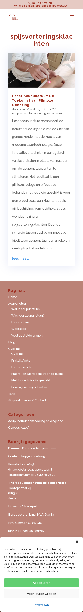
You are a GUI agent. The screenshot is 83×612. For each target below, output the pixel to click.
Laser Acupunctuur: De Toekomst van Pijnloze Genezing (33, 100)
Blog (11, 342)
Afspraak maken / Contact (27, 400)
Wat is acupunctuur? (25, 309)
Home (12, 297)
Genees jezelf (18, 427)
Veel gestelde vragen (27, 335)
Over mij (17, 354)
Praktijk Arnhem (22, 360)
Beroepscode (21, 367)
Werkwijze (18, 329)
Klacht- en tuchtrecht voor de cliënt (37, 374)
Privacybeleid (41, 604)
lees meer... (21, 258)
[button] (77, 542)
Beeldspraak (20, 322)
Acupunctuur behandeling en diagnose (37, 113)
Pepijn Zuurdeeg (29, 109)
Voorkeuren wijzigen (41, 594)
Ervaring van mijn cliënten (29, 387)
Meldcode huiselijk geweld (30, 380)
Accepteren (41, 583)
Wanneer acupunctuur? (28, 315)
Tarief (12, 394)
